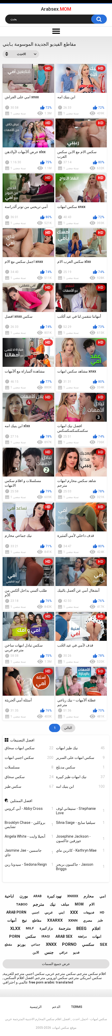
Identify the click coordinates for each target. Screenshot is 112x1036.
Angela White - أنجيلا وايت (29, 836)
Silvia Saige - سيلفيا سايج (80, 822)
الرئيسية (36, 1007)
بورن (24, 896)
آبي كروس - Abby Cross (29, 808)
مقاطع (36, 920)
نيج (24, 920)
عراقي (63, 952)
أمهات (11, 920)
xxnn (73, 920)
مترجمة (65, 928)
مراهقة (82, 936)
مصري (87, 920)
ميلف (65, 904)
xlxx (15, 928)
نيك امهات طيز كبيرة (80, 777)
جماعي (35, 944)
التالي (68, 728)
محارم (89, 896)
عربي (49, 912)
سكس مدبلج (80, 767)
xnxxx (72, 896)
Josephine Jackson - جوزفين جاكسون (80, 838)
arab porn (16, 912)
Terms (76, 1007)
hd (102, 912)
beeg (81, 928)
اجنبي (35, 912)
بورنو (21, 944)
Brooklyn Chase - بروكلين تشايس (29, 824)
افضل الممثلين (21, 801)
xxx (74, 912)
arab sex (63, 936)
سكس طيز (29, 786)
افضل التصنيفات (22, 740)
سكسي (88, 944)
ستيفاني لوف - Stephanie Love (80, 810)
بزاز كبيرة (46, 928)
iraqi (45, 936)
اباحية (9, 896)
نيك (52, 904)
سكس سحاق (29, 777)
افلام (96, 928)
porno (69, 944)
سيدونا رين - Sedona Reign (29, 864)
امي (102, 896)
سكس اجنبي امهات (29, 757)
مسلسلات (29, 767)
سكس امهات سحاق (29, 748)
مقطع (8, 944)
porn (14, 936)
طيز (100, 920)
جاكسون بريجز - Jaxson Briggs (80, 866)
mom (79, 904)
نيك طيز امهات (80, 748)
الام (92, 904)
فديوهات (88, 912)
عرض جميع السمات (56, 964)
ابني (62, 912)
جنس (49, 952)
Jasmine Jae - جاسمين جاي (29, 852)
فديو (76, 952)
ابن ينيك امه (80, 786)
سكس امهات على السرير (80, 757)
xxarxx (55, 920)
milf (30, 928)
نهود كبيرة (54, 896)
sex (103, 944)
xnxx (51, 944)
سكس (31, 936)
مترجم (38, 904)
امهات (96, 936)
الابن (36, 952)
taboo (21, 904)
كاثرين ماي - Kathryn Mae (80, 850)
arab (37, 896)
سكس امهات (60, 1028)
